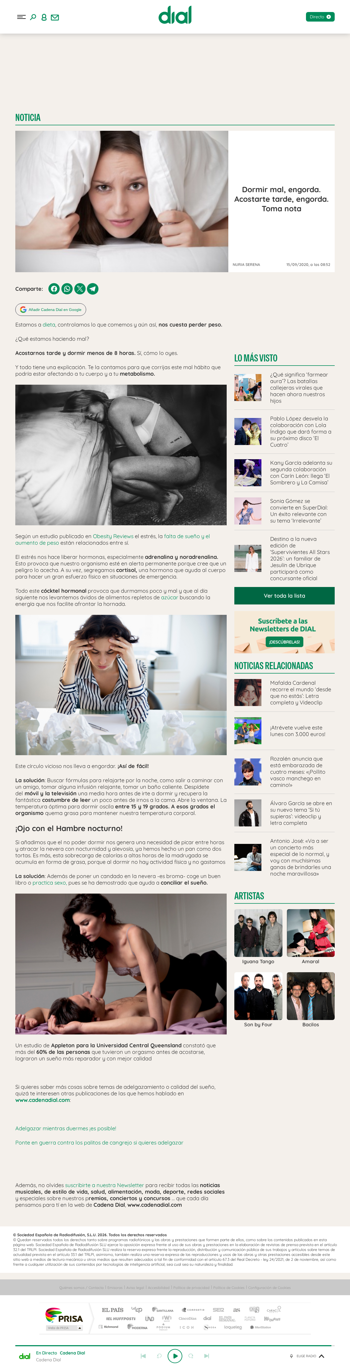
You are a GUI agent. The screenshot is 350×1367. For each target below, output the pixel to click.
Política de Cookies (228, 1287)
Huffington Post (119, 1318)
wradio (166, 1318)
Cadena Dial (207, 1318)
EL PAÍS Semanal (227, 1318)
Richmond (109, 1326)
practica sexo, (50, 882)
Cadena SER (217, 1310)
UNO (150, 1318)
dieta (48, 324)
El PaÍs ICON (186, 1326)
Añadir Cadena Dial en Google (55, 309)
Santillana (164, 1310)
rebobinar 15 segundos (159, 1356)
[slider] (175, 1345)
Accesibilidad (159, 1287)
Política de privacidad (191, 1287)
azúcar (169, 597)
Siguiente (206, 1356)
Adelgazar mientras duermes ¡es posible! (65, 1128)
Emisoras (114, 1287)
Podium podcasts (163, 1326)
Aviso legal (135, 1287)
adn (252, 1310)
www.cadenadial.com (42, 1099)
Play (175, 1356)
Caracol (272, 1310)
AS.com (234, 1310)
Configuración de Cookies (269, 1287)
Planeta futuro (248, 1318)
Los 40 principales (139, 1310)
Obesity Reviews (113, 536)
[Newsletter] (54, 17)
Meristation (259, 1326)
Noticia (27, 117)
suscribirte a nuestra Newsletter (104, 1185)
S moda (209, 1326)
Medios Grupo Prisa (63, 1328)
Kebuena (267, 1318)
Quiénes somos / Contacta (81, 1287)
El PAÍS (112, 1310)
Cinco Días (186, 1318)
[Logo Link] (175, 15)
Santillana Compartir (193, 1310)
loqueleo (233, 1326)
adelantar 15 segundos (190, 1356)
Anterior (143, 1356)
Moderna (136, 1326)
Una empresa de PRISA (64, 1314)
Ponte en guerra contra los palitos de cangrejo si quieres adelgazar (99, 1142)
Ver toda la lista (284, 595)
